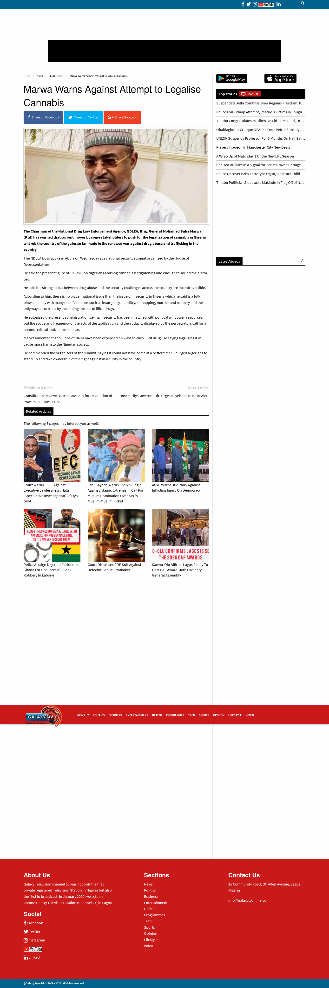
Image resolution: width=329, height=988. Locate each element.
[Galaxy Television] (44, 713)
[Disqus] (116, 649)
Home (27, 75)
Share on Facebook (44, 117)
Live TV (252, 93)
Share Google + (125, 117)
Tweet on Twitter (85, 117)
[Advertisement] (164, 51)
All (303, 260)
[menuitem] (83, 714)
